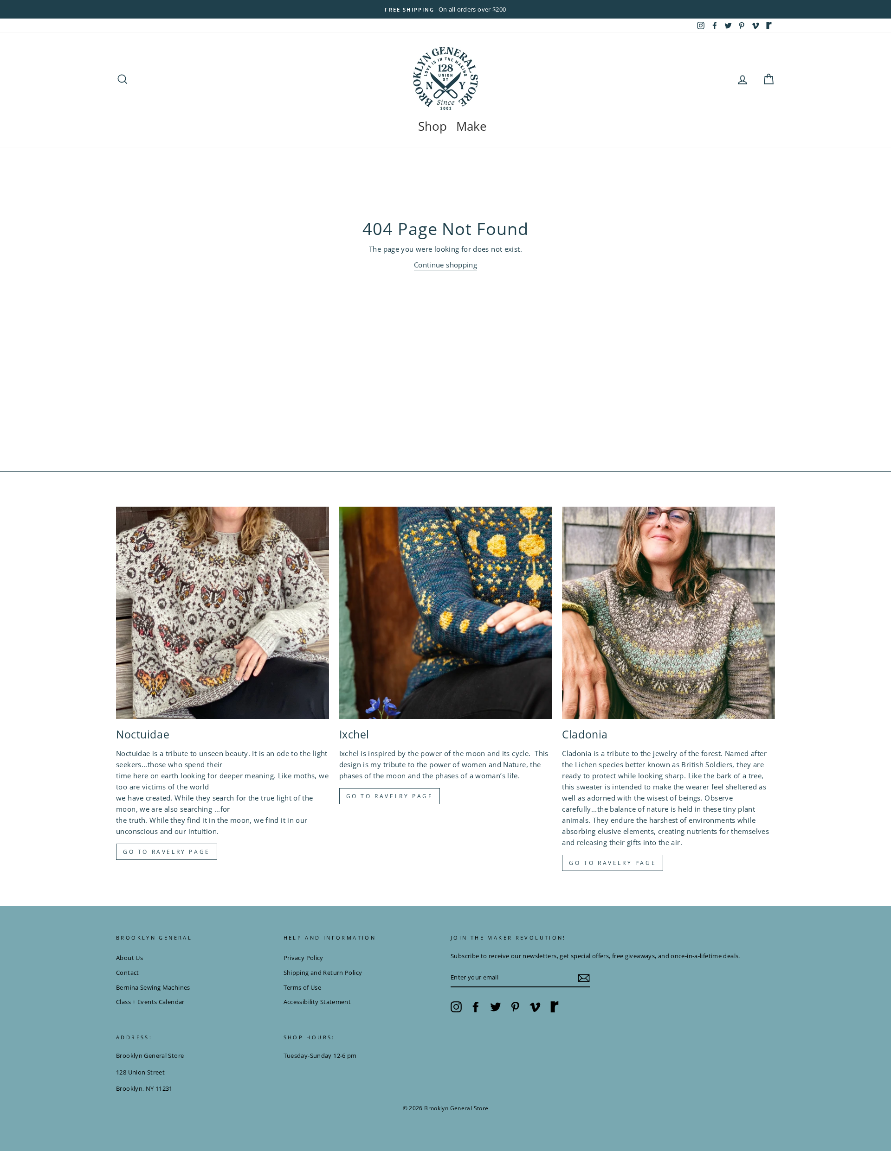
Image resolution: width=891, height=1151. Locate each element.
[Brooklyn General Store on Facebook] (475, 1006)
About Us (129, 958)
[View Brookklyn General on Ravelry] (769, 25)
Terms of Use (303, 987)
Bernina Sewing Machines (153, 987)
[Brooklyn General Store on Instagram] (456, 1006)
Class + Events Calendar (150, 1002)
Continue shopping (445, 264)
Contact (127, 972)
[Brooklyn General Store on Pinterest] (515, 1006)
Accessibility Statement (317, 1002)
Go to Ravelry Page (612, 863)
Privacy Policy (303, 958)
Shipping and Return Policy (323, 972)
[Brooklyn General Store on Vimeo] (535, 1006)
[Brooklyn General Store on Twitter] (495, 1006)
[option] (445, 9)
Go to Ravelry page (166, 852)
